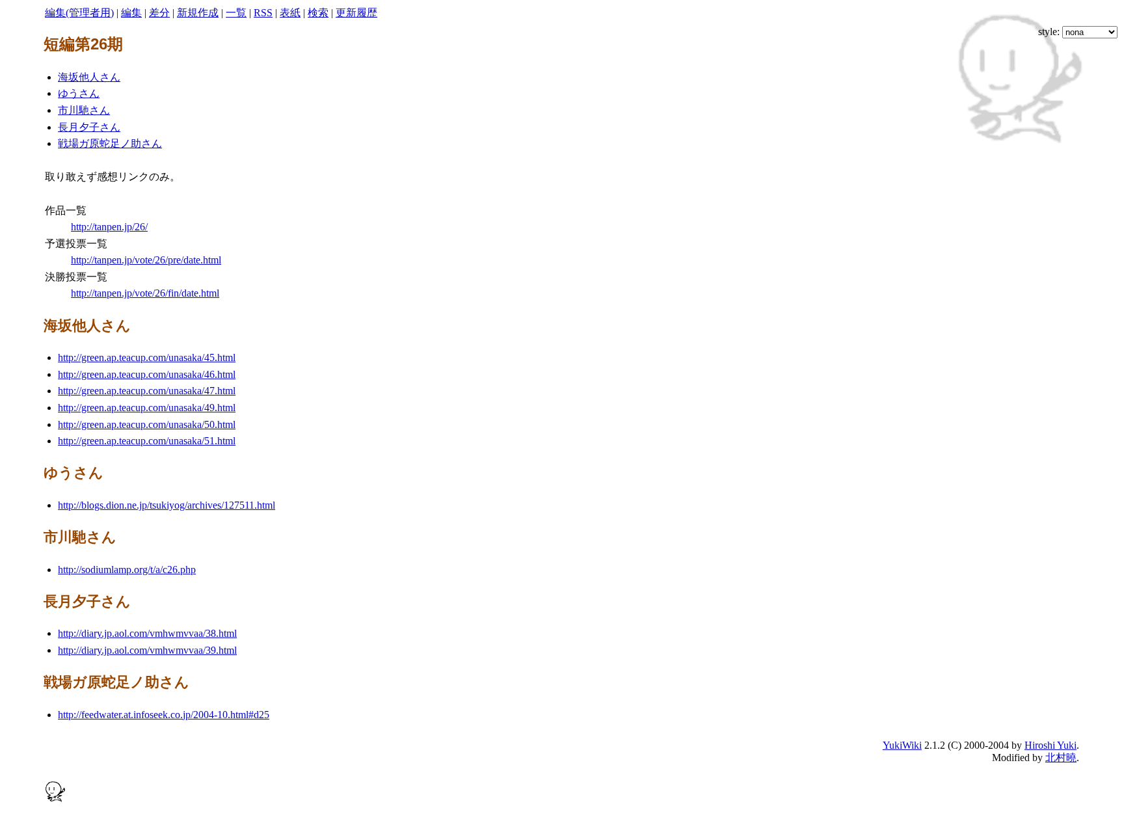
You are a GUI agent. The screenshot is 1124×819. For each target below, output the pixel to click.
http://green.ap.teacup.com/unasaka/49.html (146, 407)
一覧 (236, 12)
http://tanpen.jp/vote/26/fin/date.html (145, 293)
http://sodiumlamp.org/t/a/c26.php (127, 569)
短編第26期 (83, 44)
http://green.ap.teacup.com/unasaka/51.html (146, 440)
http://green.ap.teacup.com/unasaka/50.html (146, 424)
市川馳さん (84, 110)
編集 (131, 12)
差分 (159, 12)
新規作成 (198, 12)
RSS (263, 12)
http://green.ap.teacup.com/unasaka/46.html (146, 374)
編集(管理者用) (79, 12)
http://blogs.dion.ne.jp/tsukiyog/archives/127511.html (166, 505)
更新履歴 (356, 12)
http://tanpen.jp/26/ (109, 226)
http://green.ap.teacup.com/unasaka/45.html (146, 357)
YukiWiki (902, 745)
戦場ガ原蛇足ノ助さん (110, 143)
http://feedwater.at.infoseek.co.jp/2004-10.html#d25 (163, 714)
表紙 (290, 12)
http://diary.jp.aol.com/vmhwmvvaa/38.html (147, 633)
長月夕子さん (89, 127)
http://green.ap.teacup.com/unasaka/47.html (146, 390)
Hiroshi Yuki (1050, 745)
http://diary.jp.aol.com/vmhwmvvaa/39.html (147, 650)
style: (1050, 31)
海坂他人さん (89, 77)
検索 (318, 12)
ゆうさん (79, 93)
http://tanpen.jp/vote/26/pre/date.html (146, 259)
